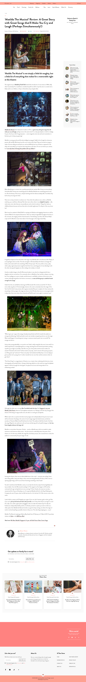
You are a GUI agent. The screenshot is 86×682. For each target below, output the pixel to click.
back (6, 13)
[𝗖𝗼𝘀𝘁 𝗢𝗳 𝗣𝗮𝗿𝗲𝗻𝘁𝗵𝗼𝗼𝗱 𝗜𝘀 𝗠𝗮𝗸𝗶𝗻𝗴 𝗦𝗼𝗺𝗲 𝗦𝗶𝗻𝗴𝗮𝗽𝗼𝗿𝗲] (55, 640)
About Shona (23, 531)
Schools (49, 3)
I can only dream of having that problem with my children (20, 148)
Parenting (24, 7)
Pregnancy (38, 3)
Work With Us (72, 666)
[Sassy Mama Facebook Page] (69, 637)
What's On (63, 7)
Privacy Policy (72, 660)
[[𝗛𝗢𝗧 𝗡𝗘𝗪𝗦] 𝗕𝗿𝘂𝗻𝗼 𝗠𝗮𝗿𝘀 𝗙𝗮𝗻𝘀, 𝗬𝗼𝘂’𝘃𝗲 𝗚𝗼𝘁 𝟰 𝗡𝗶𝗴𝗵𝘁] (55, 628)
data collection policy (30, 562)
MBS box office (20, 516)
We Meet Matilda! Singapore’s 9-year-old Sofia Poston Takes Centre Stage (29, 520)
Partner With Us (61, 660)
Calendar (44, 3)
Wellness (37, 7)
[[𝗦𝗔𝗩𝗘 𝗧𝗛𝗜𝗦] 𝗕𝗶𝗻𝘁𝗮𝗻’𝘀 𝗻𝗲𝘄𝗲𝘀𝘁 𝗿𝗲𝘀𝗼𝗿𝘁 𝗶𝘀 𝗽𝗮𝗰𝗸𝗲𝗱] (37, 634)
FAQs (58, 656)
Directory (32, 3)
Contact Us (59, 663)
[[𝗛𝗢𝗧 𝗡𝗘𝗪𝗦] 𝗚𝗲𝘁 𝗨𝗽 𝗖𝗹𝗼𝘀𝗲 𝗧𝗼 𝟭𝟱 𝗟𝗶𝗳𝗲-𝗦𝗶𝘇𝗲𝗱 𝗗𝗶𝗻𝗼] (6, 640)
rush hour (46, 679)
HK (10, 2)
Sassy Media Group (73, 656)
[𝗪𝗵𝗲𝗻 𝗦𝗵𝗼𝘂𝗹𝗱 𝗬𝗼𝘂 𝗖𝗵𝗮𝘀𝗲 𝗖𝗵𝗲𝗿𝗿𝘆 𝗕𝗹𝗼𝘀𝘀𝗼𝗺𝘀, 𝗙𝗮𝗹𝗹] (6, 628)
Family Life (30, 7)
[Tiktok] (75, 637)
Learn (49, 7)
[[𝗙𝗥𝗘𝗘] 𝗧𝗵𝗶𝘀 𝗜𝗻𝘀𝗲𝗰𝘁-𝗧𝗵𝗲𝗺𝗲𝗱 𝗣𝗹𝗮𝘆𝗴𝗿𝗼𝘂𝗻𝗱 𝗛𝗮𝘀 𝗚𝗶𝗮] (18, 640)
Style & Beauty (55, 7)
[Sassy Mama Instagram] (72, 637)
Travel (18, 7)
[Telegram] (78, 637)
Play (45, 7)
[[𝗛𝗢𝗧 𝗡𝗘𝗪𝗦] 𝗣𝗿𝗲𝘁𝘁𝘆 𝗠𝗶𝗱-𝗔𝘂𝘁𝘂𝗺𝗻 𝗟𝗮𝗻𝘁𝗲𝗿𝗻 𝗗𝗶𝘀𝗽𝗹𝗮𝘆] (18, 628)
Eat (14, 7)
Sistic (11, 516)
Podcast (54, 3)
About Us (59, 666)
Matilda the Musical (9, 130)
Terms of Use (72, 663)
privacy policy (22, 562)
